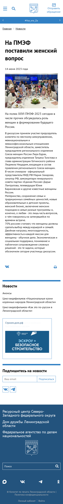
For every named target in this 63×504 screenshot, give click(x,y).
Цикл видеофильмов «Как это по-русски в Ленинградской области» (27, 308)
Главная (7, 28)
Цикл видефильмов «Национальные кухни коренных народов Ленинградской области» (29, 300)
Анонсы (7, 293)
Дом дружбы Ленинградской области (26, 423)
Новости (21, 28)
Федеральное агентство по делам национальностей (30, 434)
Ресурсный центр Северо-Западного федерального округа (29, 413)
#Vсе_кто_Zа (31, 20)
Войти (41, 500)
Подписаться (46, 379)
